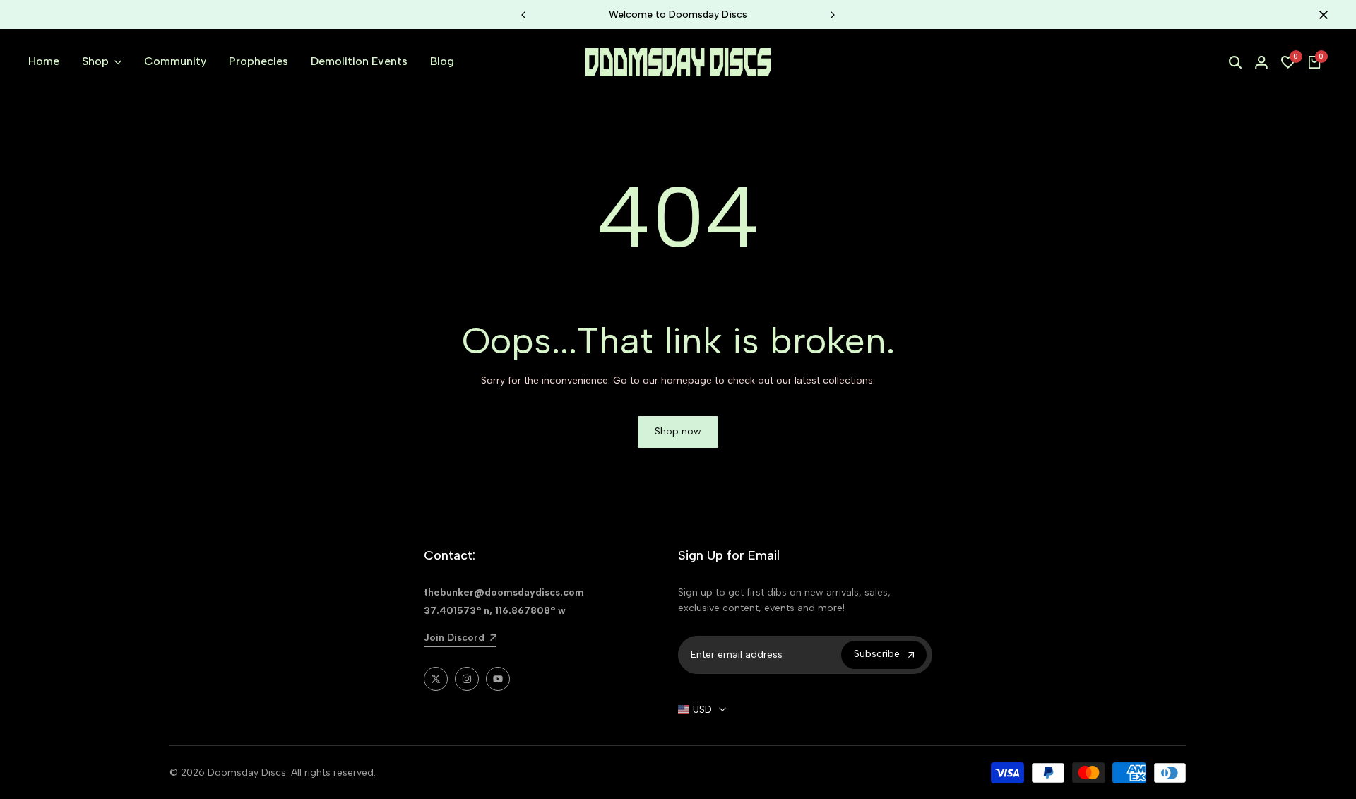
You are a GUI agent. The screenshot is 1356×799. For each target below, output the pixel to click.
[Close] (1321, 15)
